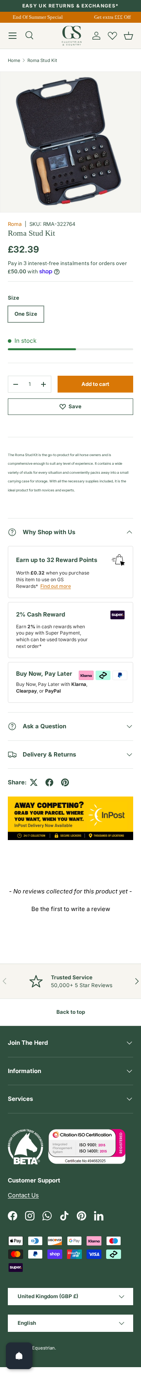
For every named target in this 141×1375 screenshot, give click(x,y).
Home (14, 60)
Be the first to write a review (70, 909)
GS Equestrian (40, 1348)
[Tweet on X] (34, 782)
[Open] (19, 1355)
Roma (15, 224)
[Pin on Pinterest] (65, 782)
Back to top (70, 1012)
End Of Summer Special (36, 17)
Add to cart (95, 384)
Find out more (55, 586)
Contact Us (23, 1195)
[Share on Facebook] (49, 782)
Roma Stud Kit (42, 60)
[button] (128, 35)
